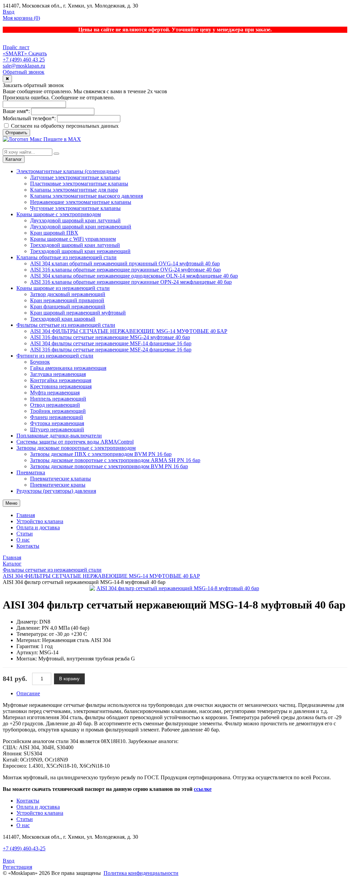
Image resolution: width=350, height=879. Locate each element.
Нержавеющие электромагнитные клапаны (80, 202)
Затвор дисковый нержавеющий (67, 294)
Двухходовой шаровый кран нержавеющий (80, 226)
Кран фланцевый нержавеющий (67, 306)
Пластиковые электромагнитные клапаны (79, 183)
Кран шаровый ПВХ (54, 233)
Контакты (27, 546)
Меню (11, 503)
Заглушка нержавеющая (58, 374)
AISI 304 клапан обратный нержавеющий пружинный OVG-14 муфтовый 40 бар (125, 263)
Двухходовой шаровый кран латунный (75, 220)
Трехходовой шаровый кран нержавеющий (80, 251)
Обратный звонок (23, 72)
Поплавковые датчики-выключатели (59, 435)
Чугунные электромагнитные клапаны (75, 208)
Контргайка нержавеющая (60, 380)
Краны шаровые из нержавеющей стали (63, 288)
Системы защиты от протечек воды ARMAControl (75, 442)
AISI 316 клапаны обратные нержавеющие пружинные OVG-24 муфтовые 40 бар (125, 270)
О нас (23, 540)
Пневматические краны (57, 485)
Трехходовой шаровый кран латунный (75, 245)
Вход (8, 12)
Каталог (13, 159)
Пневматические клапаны (60, 479)
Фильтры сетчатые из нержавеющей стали (65, 325)
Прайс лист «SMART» (16, 50)
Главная (25, 515)
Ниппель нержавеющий (58, 399)
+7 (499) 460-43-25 (24, 848)
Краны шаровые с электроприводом (58, 214)
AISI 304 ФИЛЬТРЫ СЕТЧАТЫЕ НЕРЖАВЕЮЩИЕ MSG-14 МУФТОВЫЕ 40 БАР (128, 331)
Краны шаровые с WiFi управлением (73, 239)
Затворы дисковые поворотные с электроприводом (76, 448)
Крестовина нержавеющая (61, 386)
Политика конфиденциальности (141, 873)
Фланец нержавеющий (56, 417)
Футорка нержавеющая (57, 423)
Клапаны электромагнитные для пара (74, 190)
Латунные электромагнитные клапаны (75, 177)
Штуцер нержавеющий (57, 429)
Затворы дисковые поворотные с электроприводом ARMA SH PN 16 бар (115, 460)
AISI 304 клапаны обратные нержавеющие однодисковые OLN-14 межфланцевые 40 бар (134, 276)
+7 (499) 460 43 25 (24, 59)
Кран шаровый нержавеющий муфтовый (78, 313)
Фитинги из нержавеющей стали (54, 356)
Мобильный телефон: (29, 118)
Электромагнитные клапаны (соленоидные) (67, 171)
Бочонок (40, 362)
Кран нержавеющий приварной (67, 300)
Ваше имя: (16, 111)
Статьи (24, 533)
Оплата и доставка (38, 527)
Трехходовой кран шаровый (62, 319)
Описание (28, 693)
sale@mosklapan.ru (24, 66)
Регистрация (17, 867)
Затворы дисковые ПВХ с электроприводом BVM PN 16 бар (101, 454)
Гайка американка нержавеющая (68, 368)
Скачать (37, 53)
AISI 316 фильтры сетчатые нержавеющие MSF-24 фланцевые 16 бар (110, 349)
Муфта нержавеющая (55, 392)
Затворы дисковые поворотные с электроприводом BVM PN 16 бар (109, 466)
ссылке (203, 789)
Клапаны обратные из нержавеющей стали (66, 257)
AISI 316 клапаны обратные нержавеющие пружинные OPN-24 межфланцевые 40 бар (131, 282)
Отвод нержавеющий (55, 405)
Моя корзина (21, 18)
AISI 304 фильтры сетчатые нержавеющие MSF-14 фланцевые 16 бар (110, 343)
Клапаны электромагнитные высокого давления (86, 196)
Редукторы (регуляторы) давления (56, 491)
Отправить (16, 132)
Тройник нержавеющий (58, 411)
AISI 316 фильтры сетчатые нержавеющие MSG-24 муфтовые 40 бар (110, 337)
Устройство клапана (39, 521)
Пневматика (30, 472)
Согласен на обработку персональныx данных (64, 126)
